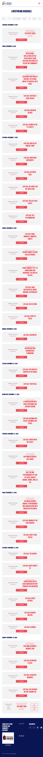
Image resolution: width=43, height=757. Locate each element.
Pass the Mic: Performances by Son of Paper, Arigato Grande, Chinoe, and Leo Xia (30, 477)
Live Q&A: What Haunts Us (30, 567)
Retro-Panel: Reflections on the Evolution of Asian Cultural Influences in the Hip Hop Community (30, 58)
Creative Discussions (30, 51)
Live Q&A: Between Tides (30, 173)
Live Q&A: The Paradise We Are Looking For (30, 690)
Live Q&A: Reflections (30, 304)
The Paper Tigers (30, 33)
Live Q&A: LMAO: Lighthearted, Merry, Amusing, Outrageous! (30, 289)
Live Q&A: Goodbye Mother (30, 614)
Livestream (13, 58)
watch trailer (21, 709)
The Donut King (21, 706)
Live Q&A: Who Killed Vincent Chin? (30, 144)
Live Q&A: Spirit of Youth (30, 317)
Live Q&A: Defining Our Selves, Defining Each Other (30, 421)
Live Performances (30, 453)
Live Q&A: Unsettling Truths (30, 536)
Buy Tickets (21, 39)
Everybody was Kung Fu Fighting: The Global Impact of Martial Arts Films (30, 80)
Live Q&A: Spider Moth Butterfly (30, 441)
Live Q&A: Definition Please (30, 661)
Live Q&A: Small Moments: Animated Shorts (30, 236)
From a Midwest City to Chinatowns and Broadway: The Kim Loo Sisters (30, 272)
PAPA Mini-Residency (30, 454)
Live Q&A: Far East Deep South (30, 202)
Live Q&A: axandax (30, 627)
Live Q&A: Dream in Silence (30, 111)
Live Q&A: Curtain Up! (30, 335)
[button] (39, 3)
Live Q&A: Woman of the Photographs (30, 521)
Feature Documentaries (30, 250)
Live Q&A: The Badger (30, 554)
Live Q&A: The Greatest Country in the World (30, 370)
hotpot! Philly (21, 723)
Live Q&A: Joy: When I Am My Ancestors (30, 187)
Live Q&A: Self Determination (30, 216)
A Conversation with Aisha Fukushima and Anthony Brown (30, 404)
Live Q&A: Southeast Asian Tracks (30, 97)
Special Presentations (30, 31)
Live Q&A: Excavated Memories (30, 676)
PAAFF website (13, 34)
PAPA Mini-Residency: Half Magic (30, 458)
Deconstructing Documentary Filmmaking (30, 350)
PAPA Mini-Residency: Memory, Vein (30, 647)
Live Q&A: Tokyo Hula (30, 384)
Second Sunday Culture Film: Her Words (30, 253)
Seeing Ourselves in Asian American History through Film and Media (30, 584)
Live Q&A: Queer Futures (30, 599)
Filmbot (14, 753)
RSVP (22, 258)
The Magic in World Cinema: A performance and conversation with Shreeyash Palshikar (30, 505)
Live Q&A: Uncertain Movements (30, 159)
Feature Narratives (30, 30)
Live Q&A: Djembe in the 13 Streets (30, 126)
